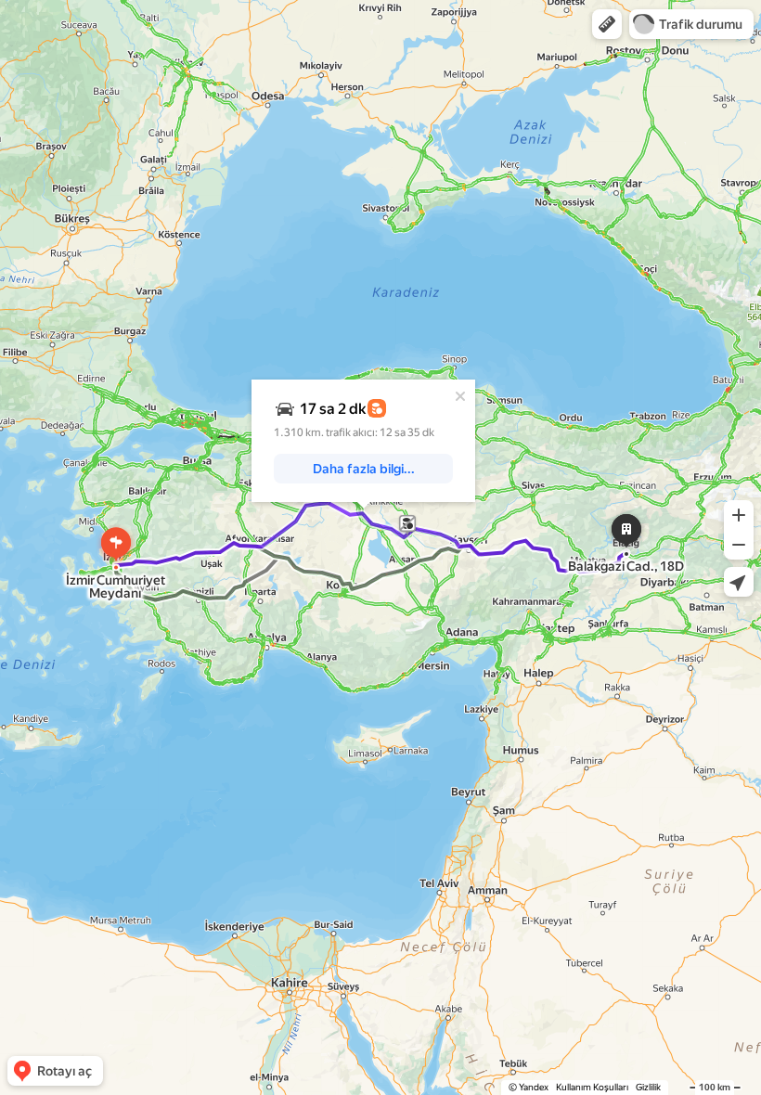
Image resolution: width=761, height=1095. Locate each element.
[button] (607, 24)
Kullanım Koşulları (592, 1087)
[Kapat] (460, 396)
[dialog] (363, 441)
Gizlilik (648, 1087)
